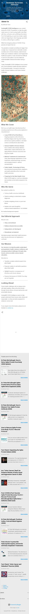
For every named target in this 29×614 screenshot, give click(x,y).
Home (4, 585)
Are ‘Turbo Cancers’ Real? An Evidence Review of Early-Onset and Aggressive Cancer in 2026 (11, 472)
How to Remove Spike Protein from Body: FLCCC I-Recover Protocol (11, 429)
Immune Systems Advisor (14, 4)
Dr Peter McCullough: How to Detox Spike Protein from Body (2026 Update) (11, 362)
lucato (18, 607)
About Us (5, 587)
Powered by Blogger (15, 604)
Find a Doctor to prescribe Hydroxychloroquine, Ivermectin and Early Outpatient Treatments (12, 543)
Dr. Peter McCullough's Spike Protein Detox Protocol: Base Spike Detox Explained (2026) (11, 384)
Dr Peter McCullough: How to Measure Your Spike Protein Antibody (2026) (11, 407)
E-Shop (5, 588)
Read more (24, 377)
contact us (10, 308)
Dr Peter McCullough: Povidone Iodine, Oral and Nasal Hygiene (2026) (11, 521)
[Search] (27, 3)
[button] (27, 22)
